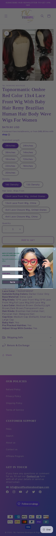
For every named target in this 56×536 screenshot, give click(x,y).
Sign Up (12, 282)
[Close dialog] (54, 249)
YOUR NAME (6, 266)
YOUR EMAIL (6, 273)
